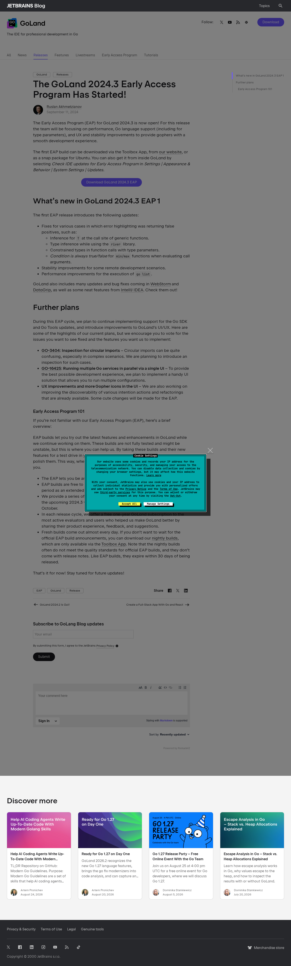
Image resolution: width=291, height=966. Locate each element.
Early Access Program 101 (255, 89)
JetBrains (44, 956)
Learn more (153, 475)
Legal (71, 929)
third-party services (115, 492)
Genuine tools (92, 929)
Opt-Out (175, 496)
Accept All (129, 504)
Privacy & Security (21, 929)
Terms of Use (169, 489)
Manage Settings (158, 504)
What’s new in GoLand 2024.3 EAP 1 (260, 75)
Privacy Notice (135, 489)
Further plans (245, 82)
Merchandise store (268, 949)
